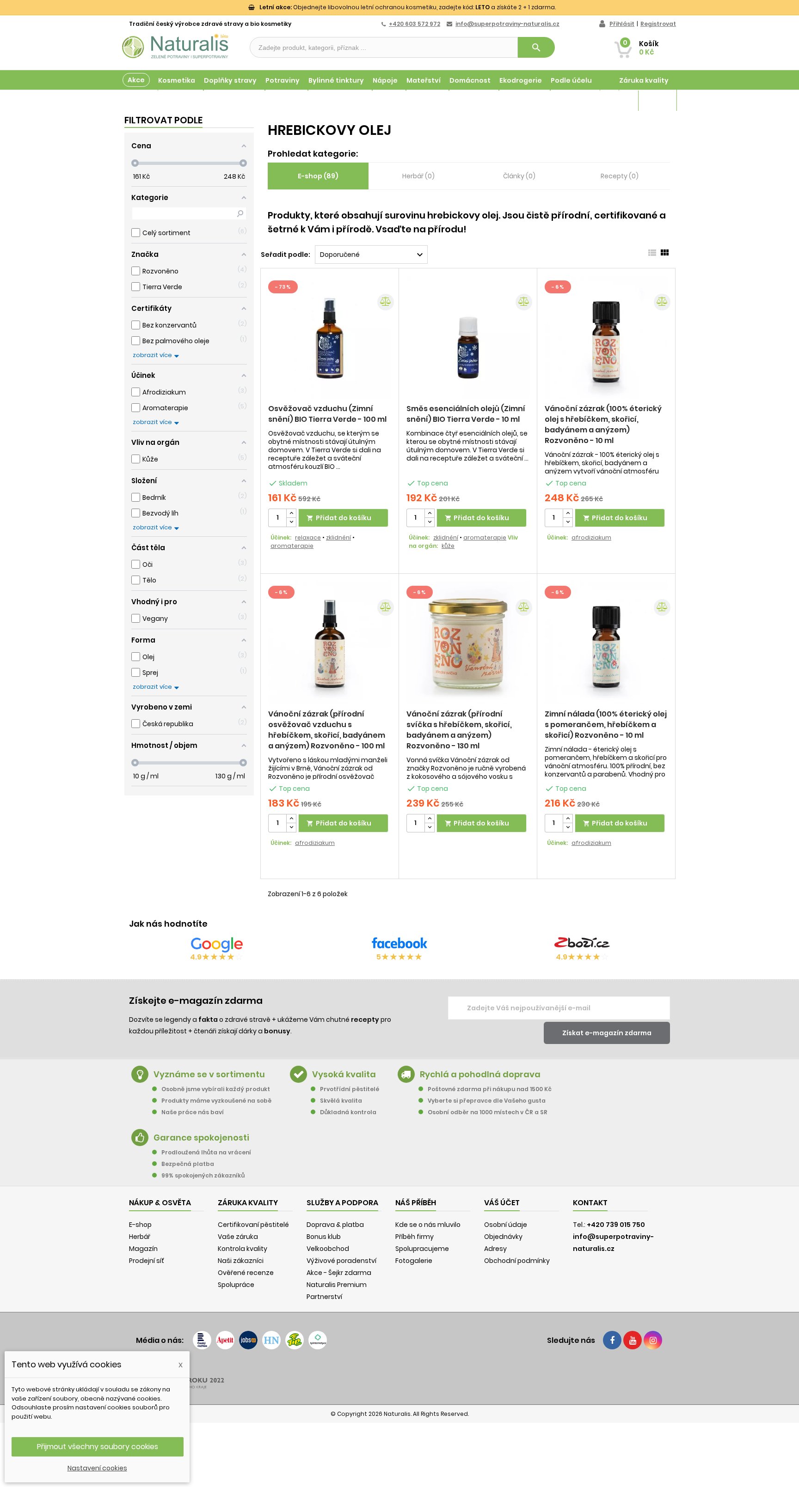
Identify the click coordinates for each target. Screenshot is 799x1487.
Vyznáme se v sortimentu (209, 1074)
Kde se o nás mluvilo (428, 1224)
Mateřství (423, 80)
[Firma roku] (399, 1377)
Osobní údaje (505, 1224)
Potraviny (282, 80)
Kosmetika (176, 80)
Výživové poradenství (341, 1260)
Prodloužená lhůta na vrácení (206, 1152)
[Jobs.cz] (248, 1340)
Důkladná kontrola (348, 1112)
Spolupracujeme (422, 1248)
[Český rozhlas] (202, 1340)
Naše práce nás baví (192, 1112)
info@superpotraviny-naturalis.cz (507, 24)
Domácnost (470, 80)
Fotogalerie (413, 1260)
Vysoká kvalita (344, 1074)
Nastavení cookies (97, 1468)
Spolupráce (236, 1284)
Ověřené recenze (246, 1272)
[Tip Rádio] (294, 1340)
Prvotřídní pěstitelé (349, 1089)
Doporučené (372, 255)
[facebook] (612, 1340)
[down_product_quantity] (291, 522)
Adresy (495, 1248)
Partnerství (324, 1296)
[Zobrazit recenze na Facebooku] (399, 944)
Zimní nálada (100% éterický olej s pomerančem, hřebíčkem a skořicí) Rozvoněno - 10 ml (606, 724)
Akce (136, 80)
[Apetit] (225, 1340)
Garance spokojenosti (201, 1137)
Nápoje (385, 80)
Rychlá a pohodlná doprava (480, 1074)
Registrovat (658, 24)
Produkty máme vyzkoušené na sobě (216, 1101)
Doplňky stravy (230, 80)
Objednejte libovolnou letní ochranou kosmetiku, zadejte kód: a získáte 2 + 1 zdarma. (407, 7)
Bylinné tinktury (336, 80)
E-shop (140, 1224)
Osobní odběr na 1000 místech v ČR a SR (487, 1112)
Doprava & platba (335, 1224)
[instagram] (653, 1340)
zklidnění (338, 537)
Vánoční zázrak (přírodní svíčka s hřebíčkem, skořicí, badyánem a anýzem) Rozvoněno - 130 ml (459, 730)
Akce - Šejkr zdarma (339, 1272)
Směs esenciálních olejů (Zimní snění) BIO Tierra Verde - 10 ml (465, 414)
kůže (448, 546)
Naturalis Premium (337, 1284)
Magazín (654, 100)
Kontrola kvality (242, 1248)
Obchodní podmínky (517, 1260)
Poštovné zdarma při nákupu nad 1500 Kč (490, 1089)
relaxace (308, 537)
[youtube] (632, 1340)
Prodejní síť (146, 1260)
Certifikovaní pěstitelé (253, 1224)
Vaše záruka (238, 1236)
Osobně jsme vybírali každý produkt (215, 1089)
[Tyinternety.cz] (317, 1340)
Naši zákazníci (241, 1260)
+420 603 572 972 (414, 24)
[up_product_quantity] (291, 513)
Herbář (139, 1236)
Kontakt (590, 1202)
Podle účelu (571, 80)
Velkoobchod (328, 1248)
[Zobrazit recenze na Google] (217, 944)
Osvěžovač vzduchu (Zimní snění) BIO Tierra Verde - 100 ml (327, 414)
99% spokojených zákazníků (203, 1175)
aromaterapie (291, 546)
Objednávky (503, 1236)
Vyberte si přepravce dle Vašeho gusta (487, 1101)
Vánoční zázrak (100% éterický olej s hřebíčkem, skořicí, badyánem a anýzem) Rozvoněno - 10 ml (603, 424)
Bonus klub (324, 1236)
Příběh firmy (414, 1236)
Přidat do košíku (339, 517)
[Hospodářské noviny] (271, 1340)
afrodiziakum (591, 537)
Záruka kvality (644, 80)
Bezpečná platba (187, 1164)
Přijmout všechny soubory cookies (97, 1446)
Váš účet (502, 1202)
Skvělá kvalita (341, 1101)
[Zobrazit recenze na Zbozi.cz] (582, 944)
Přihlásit (621, 24)
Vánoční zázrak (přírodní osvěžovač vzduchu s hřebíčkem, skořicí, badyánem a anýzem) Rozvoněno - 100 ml (326, 730)
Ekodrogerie (520, 80)
